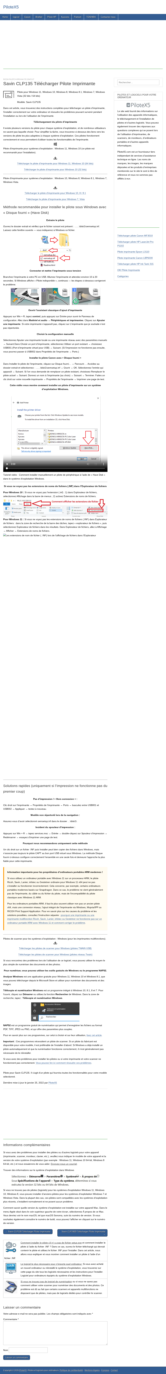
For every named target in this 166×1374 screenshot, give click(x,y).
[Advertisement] (83, 46)
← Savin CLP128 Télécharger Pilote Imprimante (27, 1231)
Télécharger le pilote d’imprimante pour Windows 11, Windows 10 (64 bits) (55, 163)
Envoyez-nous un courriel (64, 1164)
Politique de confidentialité (71, 1370)
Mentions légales (92, 1370)
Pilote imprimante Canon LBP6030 (135, 258)
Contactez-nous (108, 17)
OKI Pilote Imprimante (128, 270)
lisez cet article (94, 1035)
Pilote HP (51, 17)
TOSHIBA (91, 17)
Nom (5, 1350)
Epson (27, 17)
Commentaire (11, 1319)
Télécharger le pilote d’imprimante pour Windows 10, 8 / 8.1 (55, 193)
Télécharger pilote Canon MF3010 (135, 235)
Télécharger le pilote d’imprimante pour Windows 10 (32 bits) (55, 169)
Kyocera (65, 17)
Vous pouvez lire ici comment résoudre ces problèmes (63, 1063)
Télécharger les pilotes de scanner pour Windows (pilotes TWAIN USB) (55, 948)
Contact (114, 1370)
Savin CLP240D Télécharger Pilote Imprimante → (83, 1232)
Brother (39, 17)
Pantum (77, 17)
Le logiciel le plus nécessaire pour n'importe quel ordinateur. (51, 1264)
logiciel (16, 17)
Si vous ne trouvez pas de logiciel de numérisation (46, 1281)
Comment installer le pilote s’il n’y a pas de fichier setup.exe (51, 1242)
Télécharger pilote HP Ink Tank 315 (135, 264)
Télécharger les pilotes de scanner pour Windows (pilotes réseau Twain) (55, 954)
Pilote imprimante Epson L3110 (133, 251)
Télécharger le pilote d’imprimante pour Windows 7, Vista (55, 199)
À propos (105, 1370)
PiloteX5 (11, 7)
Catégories (123, 276)
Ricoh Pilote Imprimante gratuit (18, 79)
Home (5, 17)
